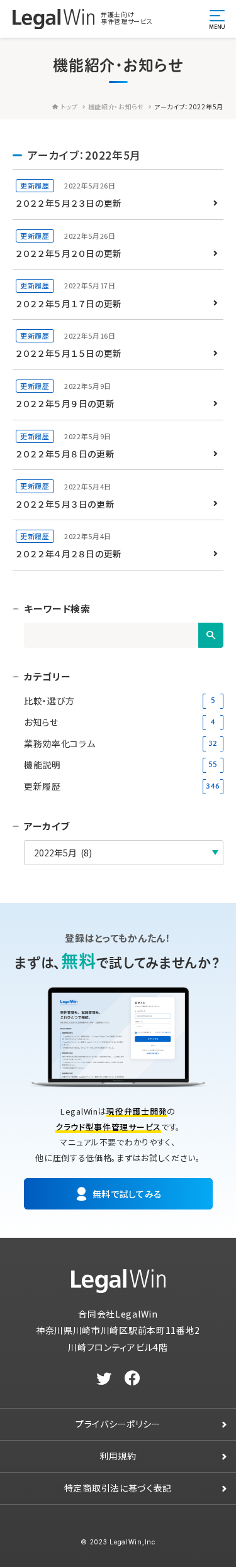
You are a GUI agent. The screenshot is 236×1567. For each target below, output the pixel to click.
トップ (68, 106)
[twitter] (104, 1378)
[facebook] (132, 1378)
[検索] (210, 635)
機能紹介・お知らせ (116, 106)
